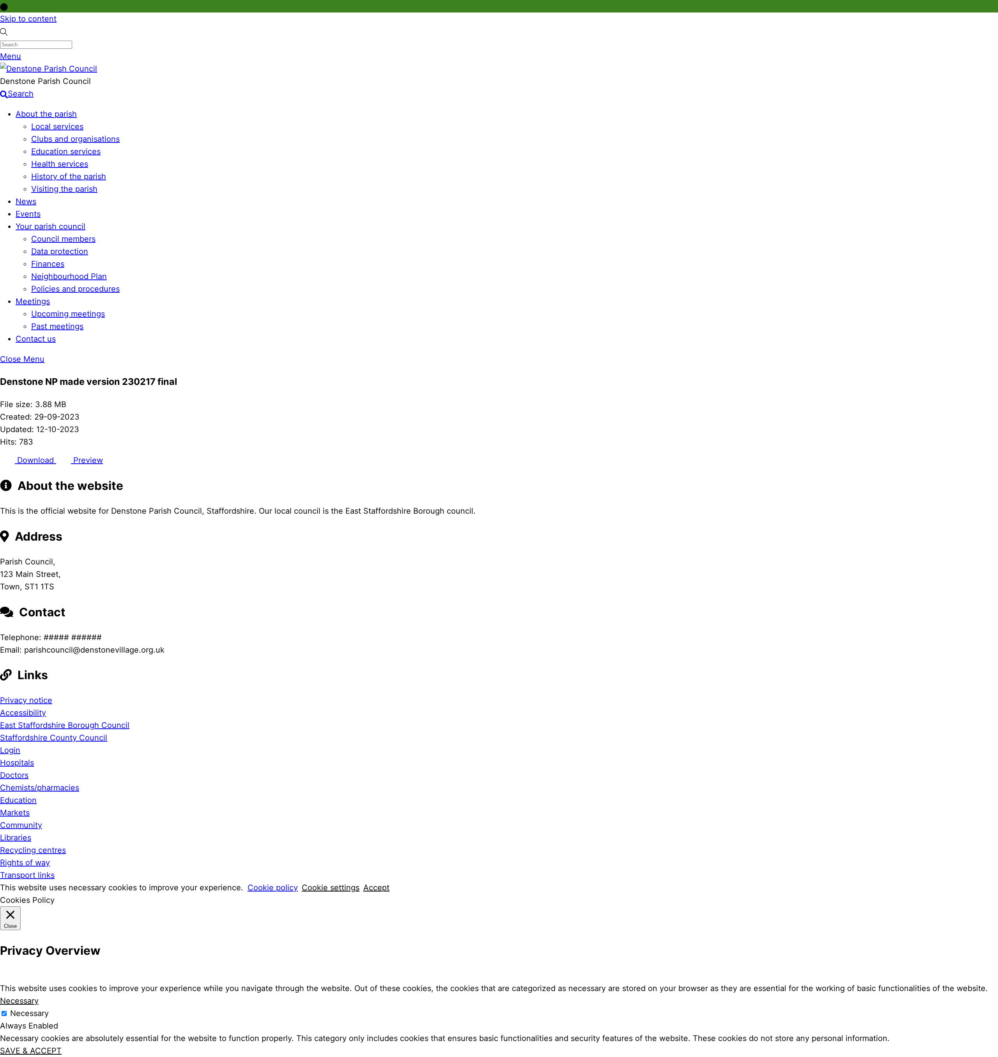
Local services (57, 126)
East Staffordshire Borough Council (64, 725)
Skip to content (28, 18)
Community (21, 825)
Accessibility (23, 712)
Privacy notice (26, 700)
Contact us (36, 338)
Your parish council (50, 226)
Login (10, 750)
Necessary (29, 1013)
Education (18, 800)
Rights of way (25, 862)
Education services (66, 151)
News (26, 201)
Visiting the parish (64, 189)
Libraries (15, 837)
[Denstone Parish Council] (48, 68)
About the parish (46, 114)
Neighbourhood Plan (69, 276)
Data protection (59, 251)
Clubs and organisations (75, 139)
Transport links (27, 875)
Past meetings (57, 326)
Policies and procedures (75, 289)
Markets (15, 812)
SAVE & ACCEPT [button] (31, 1050)
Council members (63, 239)
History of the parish (68, 176)
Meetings (33, 301)
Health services (59, 164)
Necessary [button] (19, 1000)
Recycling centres (33, 850)
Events (28, 214)
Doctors (14, 775)
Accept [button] (376, 887)
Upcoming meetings (68, 314)
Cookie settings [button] (330, 887)
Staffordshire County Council (53, 737)
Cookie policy (273, 887)
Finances (47, 264)
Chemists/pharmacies (39, 787)
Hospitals (17, 762)
